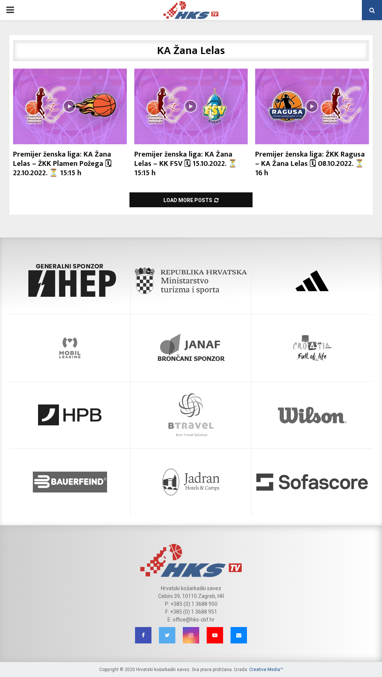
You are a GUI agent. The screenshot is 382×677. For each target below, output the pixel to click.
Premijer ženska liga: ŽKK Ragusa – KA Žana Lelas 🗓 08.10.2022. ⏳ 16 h (310, 163)
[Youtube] (215, 635)
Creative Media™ (266, 669)
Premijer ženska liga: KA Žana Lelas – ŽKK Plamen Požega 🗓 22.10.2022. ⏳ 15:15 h (62, 163)
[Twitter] (167, 635)
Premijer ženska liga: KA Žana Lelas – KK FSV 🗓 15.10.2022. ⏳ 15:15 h (185, 163)
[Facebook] (143, 635)
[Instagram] (191, 635)
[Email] (239, 635)
